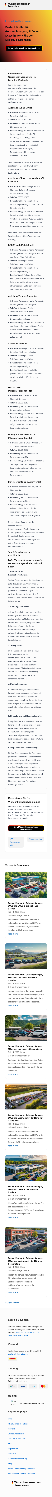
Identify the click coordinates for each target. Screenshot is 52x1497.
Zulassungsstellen (35, 839)
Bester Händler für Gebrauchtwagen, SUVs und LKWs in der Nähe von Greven (25, 906)
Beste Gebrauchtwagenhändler (18, 21)
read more (13, 934)
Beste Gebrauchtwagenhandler (21, 1469)
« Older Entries (12, 1302)
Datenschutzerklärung (17, 1459)
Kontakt (11, 1429)
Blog (10, 1464)
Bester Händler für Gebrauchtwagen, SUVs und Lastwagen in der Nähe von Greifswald (25, 1118)
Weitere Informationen (18, 1354)
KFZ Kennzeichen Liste (15, 842)
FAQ (10, 1419)
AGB (10, 1444)
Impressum (13, 1449)
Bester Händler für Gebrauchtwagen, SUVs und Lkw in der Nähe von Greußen (25, 977)
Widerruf (12, 1454)
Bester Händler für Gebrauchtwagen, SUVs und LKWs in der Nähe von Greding (25, 1189)
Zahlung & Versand (16, 1439)
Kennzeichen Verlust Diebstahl (21, 1474)
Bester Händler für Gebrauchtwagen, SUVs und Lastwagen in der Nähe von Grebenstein (25, 1261)
